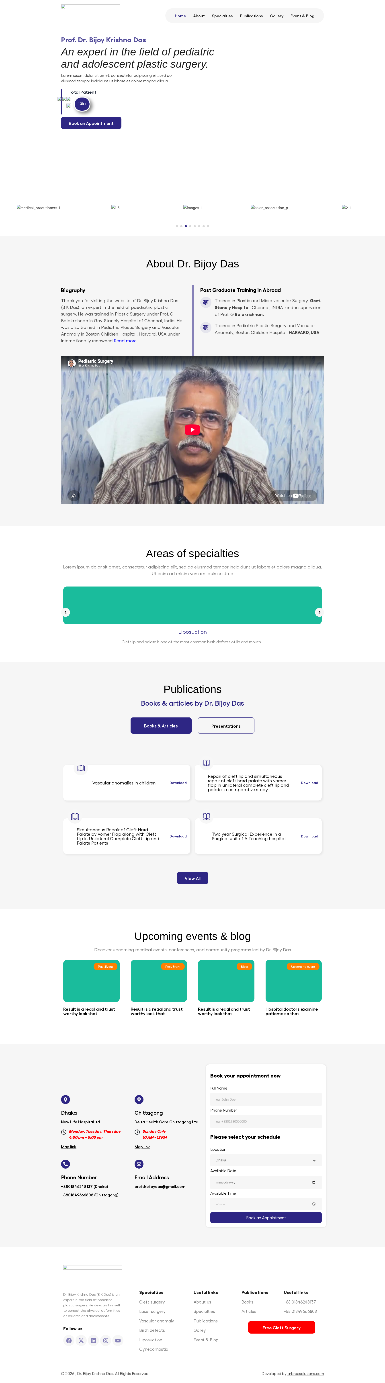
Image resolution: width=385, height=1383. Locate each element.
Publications (251, 15)
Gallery (276, 15)
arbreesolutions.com (305, 1373)
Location (218, 1149)
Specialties (222, 15)
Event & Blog (302, 15)
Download (178, 782)
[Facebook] (68, 1340)
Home (180, 15)
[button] (177, 226)
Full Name (218, 1088)
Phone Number (223, 1110)
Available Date (223, 1171)
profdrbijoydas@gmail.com (160, 1186)
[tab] (161, 725)
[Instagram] (105, 1340)
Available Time (223, 1193)
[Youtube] (117, 1340)
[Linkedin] (93, 1340)
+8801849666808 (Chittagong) (90, 1194)
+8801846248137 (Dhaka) (84, 1186)
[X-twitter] (81, 1340)
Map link (68, 1146)
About (199, 15)
